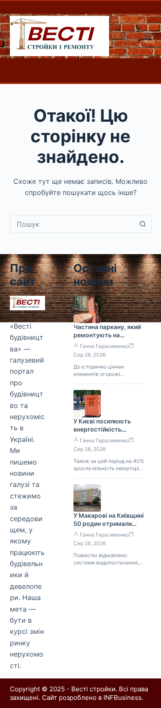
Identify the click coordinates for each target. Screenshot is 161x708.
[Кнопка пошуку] (143, 224)
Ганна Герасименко (104, 346)
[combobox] (72, 224)
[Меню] (148, 36)
